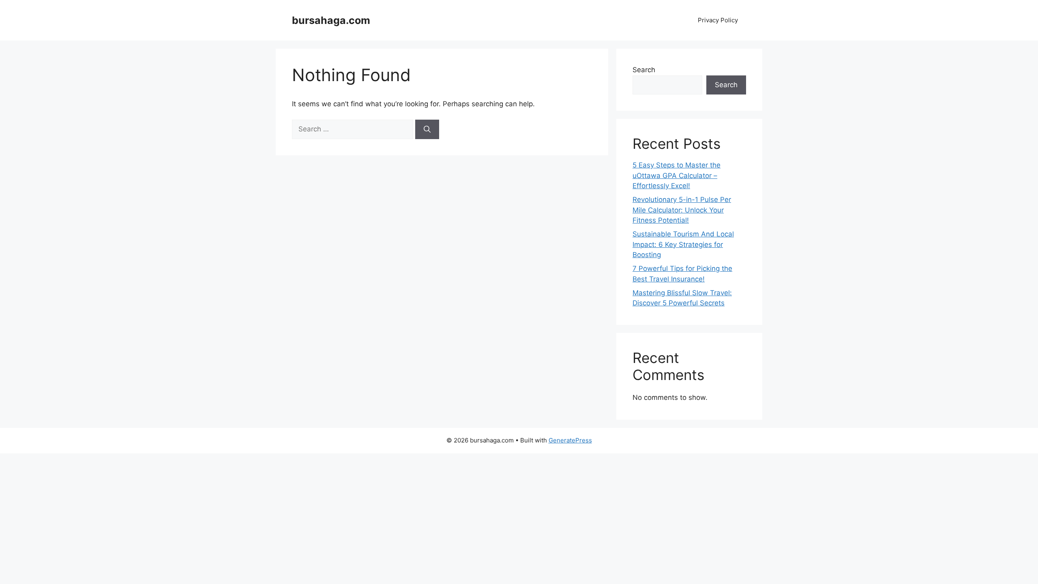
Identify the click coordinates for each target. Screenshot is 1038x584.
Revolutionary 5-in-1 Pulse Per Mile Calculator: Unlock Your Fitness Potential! (682, 209)
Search (644, 70)
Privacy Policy (718, 20)
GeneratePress (570, 440)
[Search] (427, 129)
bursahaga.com (331, 20)
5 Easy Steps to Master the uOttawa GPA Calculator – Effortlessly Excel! (677, 175)
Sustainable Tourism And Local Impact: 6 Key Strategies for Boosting (683, 244)
